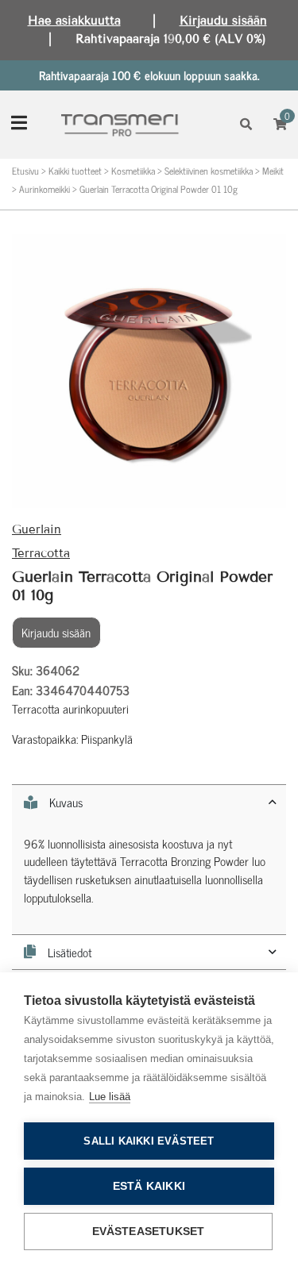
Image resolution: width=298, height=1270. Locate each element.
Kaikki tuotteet (75, 171)
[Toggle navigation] (19, 124)
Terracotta (41, 553)
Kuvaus (66, 803)
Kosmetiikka (133, 171)
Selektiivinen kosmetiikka (208, 171)
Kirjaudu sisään (223, 20)
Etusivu (25, 171)
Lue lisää (109, 1097)
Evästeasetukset (148, 1231)
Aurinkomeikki (44, 189)
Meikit (273, 171)
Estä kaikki (149, 1186)
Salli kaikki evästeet (148, 1141)
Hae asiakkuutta (74, 20)
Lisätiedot (69, 952)
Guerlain (36, 529)
